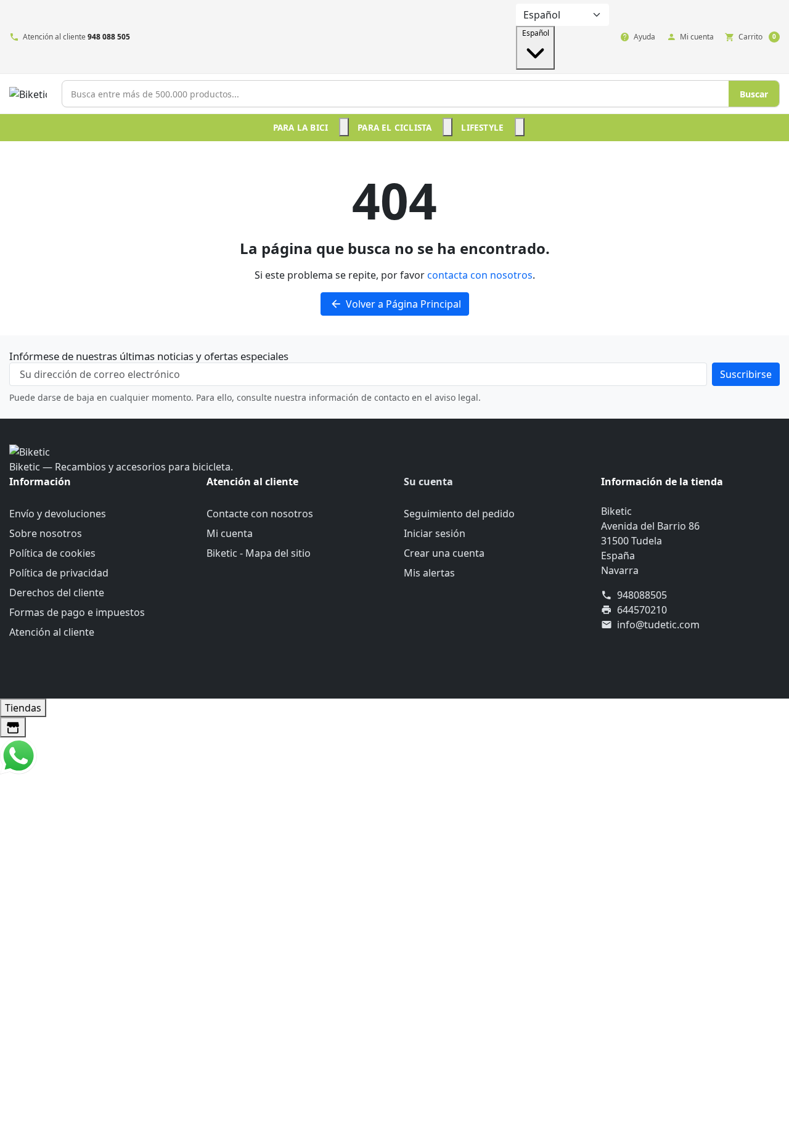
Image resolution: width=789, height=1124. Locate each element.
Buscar (754, 94)
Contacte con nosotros (259, 513)
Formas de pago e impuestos (77, 612)
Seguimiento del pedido (459, 513)
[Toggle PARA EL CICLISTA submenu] (447, 127)
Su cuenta (428, 481)
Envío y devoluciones (57, 513)
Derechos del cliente (56, 592)
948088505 (642, 595)
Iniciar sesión (434, 533)
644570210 (642, 610)
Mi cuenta (229, 533)
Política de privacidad (58, 573)
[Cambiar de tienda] (13, 727)
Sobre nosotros (45, 533)
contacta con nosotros (480, 275)
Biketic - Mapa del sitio (258, 553)
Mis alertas (429, 573)
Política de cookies (52, 553)
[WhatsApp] (18, 754)
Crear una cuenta (444, 553)
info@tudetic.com (658, 624)
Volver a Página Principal (395, 304)
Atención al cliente (51, 632)
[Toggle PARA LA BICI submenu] (344, 127)
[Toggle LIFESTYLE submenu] (520, 127)
